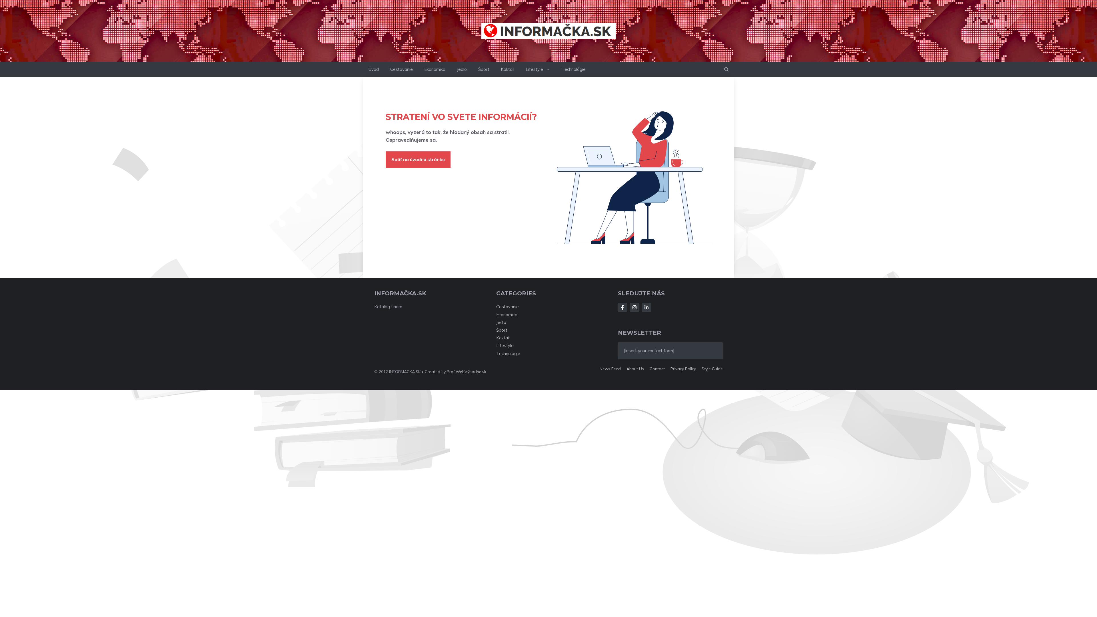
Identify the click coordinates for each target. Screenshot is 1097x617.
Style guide (712, 368)
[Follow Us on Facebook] (622, 307)
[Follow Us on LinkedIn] (646, 307)
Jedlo (462, 69)
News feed (610, 368)
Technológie (574, 69)
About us (635, 368)
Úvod (374, 69)
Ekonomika (434, 69)
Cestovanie (401, 69)
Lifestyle (534, 69)
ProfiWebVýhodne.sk (466, 371)
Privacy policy (683, 368)
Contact (657, 368)
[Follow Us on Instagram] (634, 307)
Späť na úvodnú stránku (418, 159)
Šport (483, 69)
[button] (726, 69)
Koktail (507, 69)
